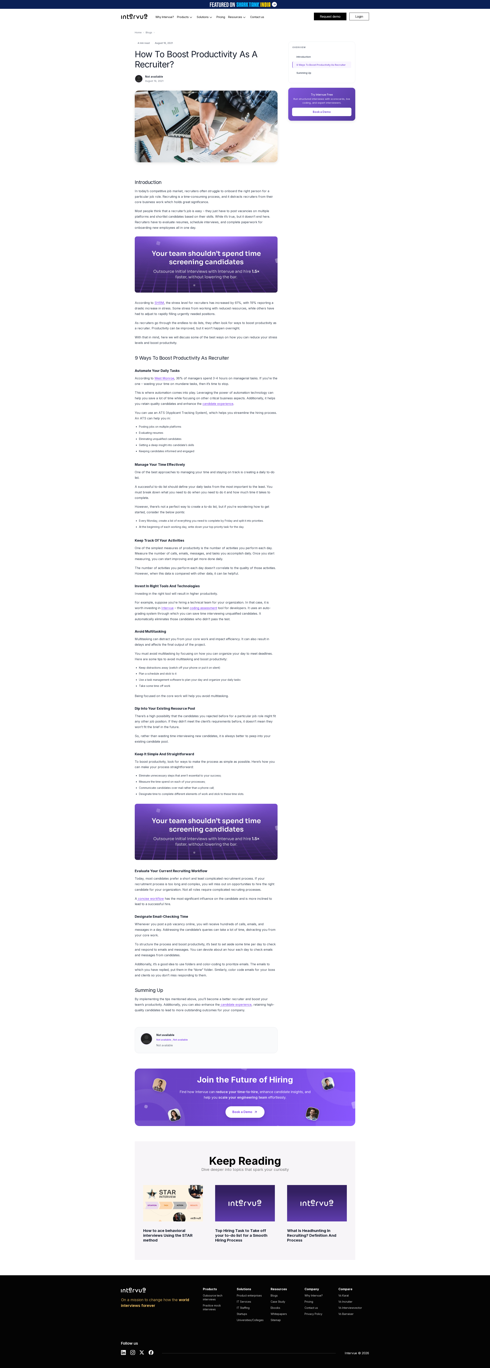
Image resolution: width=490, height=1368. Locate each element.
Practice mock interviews (212, 1307)
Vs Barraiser (346, 1314)
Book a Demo (322, 111)
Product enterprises (249, 1295)
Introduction (303, 56)
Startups (242, 1314)
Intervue (167, 608)
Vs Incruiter (345, 1301)
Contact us (311, 1307)
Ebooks (275, 1307)
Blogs (149, 32)
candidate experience (218, 404)
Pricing (309, 1301)
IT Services (244, 1301)
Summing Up (303, 72)
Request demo (330, 16)
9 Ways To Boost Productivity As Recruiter (321, 64)
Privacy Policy (313, 1314)
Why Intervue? (314, 1295)
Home (138, 32)
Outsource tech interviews (212, 1297)
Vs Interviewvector (350, 1307)
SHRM (159, 303)
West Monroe (164, 378)
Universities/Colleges (250, 1320)
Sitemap (276, 1320)
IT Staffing (243, 1307)
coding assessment (203, 608)
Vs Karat (343, 1295)
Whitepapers (279, 1314)
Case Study (278, 1301)
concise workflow (150, 899)
